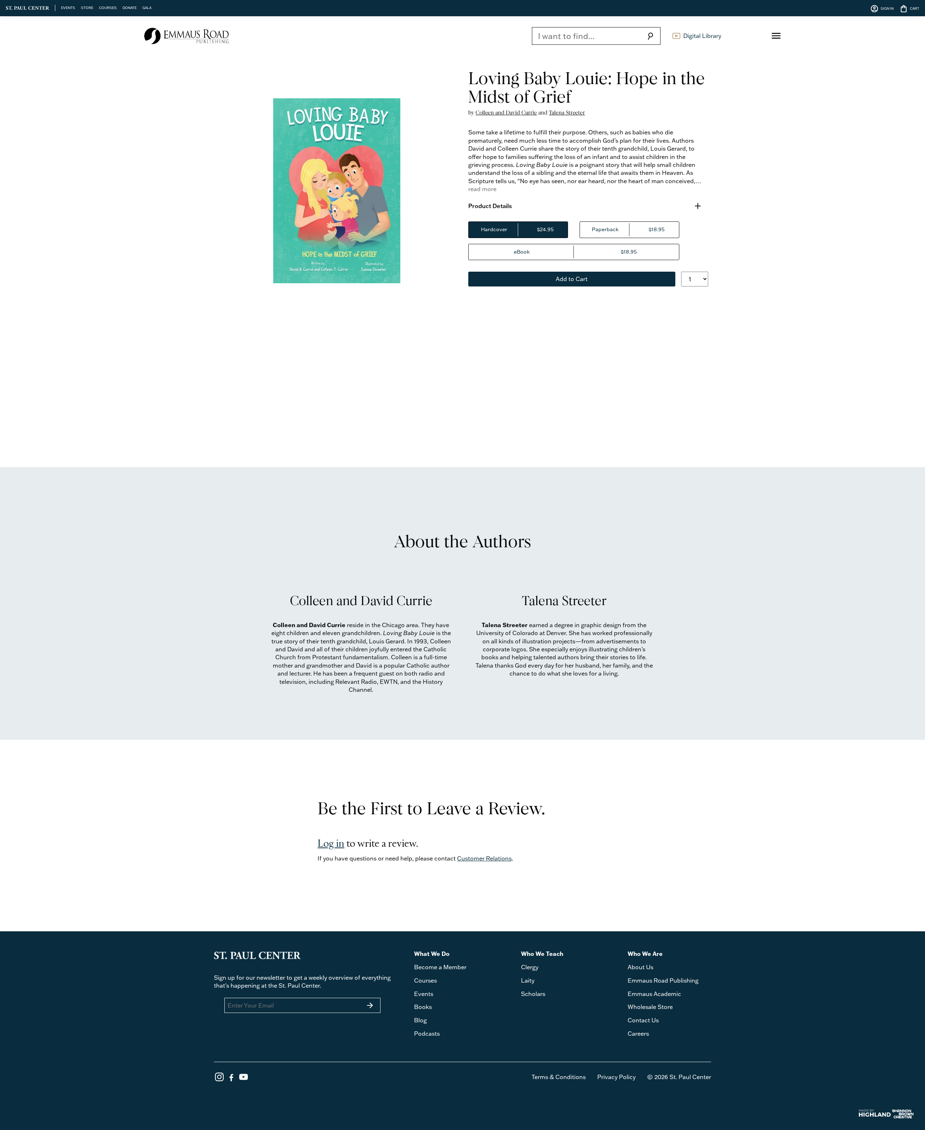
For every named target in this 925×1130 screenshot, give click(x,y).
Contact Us (643, 1020)
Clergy (529, 967)
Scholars (533, 993)
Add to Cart (572, 278)
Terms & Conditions (559, 1077)
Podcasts (427, 1033)
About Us (640, 967)
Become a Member (440, 967)
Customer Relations (484, 858)
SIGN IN (882, 8)
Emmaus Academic (654, 993)
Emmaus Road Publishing (663, 980)
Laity (527, 980)
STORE (87, 7)
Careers (638, 1033)
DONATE (129, 7)
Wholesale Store (650, 1006)
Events (423, 993)
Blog (420, 1020)
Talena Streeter (567, 112)
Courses (425, 980)
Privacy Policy (616, 1077)
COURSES (108, 7)
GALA (146, 7)
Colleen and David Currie (506, 112)
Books (423, 1006)
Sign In (748, 35)
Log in (331, 844)
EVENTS (68, 7)
